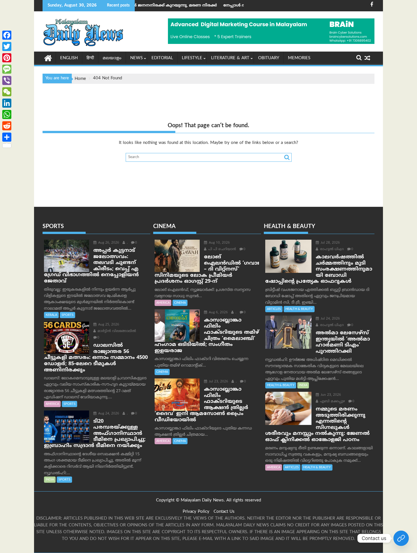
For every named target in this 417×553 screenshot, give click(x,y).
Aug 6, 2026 (218, 312)
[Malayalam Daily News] (48, 57)
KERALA (51, 315)
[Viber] (6, 80)
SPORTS (67, 315)
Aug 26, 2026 (108, 243)
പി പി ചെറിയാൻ (221, 249)
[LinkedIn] (6, 103)
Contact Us (224, 511)
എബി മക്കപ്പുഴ (332, 401)
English (69, 58)
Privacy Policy (196, 511)
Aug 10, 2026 (219, 243)
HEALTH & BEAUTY (299, 309)
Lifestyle (192, 58)
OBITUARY (268, 58)
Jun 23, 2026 (330, 395)
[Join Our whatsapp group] (401, 538)
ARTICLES (274, 309)
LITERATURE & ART (230, 58)
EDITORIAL (162, 58)
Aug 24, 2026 (108, 414)
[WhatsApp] (6, 114)
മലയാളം (112, 58)
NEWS (136, 58)
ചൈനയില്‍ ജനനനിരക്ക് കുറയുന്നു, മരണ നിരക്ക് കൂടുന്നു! (151, 5)
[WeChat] (6, 91)
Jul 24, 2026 (329, 319)
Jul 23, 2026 (218, 382)
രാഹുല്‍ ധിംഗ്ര (331, 249)
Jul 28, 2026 (329, 243)
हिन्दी (90, 58)
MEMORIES (299, 58)
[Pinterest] (6, 57)
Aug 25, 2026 (108, 325)
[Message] (6, 69)
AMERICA (52, 404)
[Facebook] (6, 35)
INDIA (50, 480)
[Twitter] (6, 46)
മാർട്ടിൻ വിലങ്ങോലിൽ (116, 331)
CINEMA (180, 303)
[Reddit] (6, 125)
